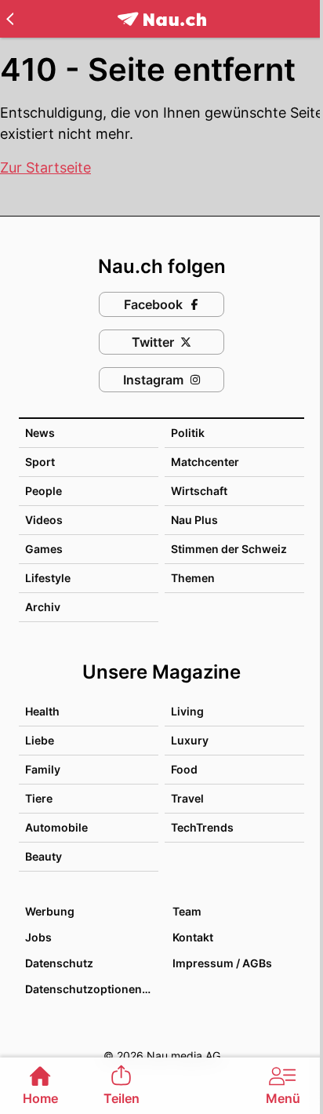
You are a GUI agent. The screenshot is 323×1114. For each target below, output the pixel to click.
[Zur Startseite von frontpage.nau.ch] (162, 19)
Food (184, 769)
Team (186, 911)
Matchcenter (205, 461)
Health (42, 711)
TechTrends (202, 827)
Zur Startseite (45, 167)
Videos (44, 519)
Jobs (38, 937)
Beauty (43, 856)
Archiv (42, 606)
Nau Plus (194, 519)
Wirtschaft (199, 490)
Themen (193, 577)
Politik (188, 432)
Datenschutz (59, 963)
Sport (40, 461)
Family (42, 769)
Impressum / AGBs (222, 963)
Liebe (39, 740)
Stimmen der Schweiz (229, 548)
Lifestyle (48, 577)
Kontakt (192, 937)
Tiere (39, 798)
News (40, 432)
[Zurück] (10, 19)
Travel (187, 798)
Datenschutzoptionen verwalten (91, 989)
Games (44, 548)
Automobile (56, 827)
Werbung (49, 911)
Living (187, 711)
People (43, 490)
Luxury (190, 740)
